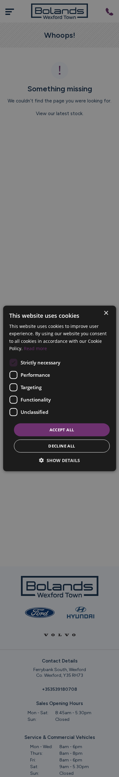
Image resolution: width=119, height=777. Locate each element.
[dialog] (59, 388)
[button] (59, 460)
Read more (35, 348)
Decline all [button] (61, 446)
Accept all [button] (62, 430)
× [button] (105, 313)
